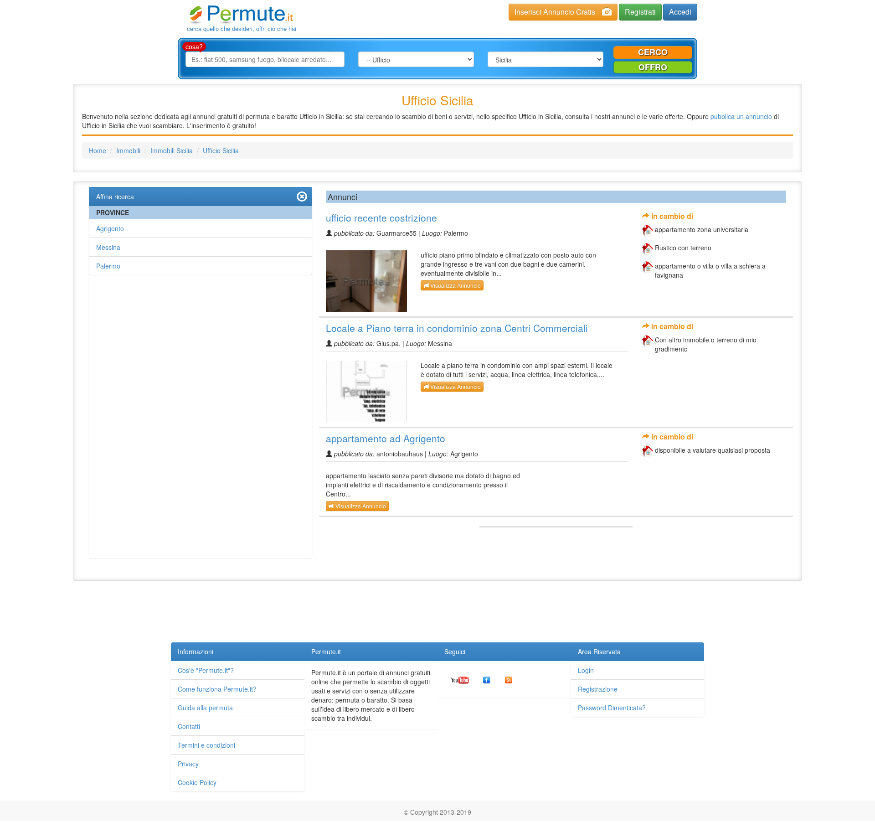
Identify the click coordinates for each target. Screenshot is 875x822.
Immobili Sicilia (171, 150)
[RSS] (509, 679)
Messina (108, 247)
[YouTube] (460, 679)
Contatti (189, 726)
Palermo (108, 265)
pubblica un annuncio (741, 116)
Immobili (128, 150)
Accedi (680, 11)
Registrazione (598, 688)
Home (97, 150)
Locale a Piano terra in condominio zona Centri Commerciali (457, 328)
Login (586, 670)
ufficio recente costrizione (381, 217)
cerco (653, 52)
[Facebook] (487, 679)
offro (652, 67)
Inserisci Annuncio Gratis (555, 11)
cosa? (194, 46)
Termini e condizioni (206, 745)
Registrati (640, 11)
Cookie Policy (197, 782)
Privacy (188, 763)
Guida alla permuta (205, 707)
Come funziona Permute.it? (217, 688)
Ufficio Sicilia (221, 150)
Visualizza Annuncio (455, 285)
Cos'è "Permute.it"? (206, 670)
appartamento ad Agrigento (385, 438)
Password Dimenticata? (612, 707)
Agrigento (110, 228)
